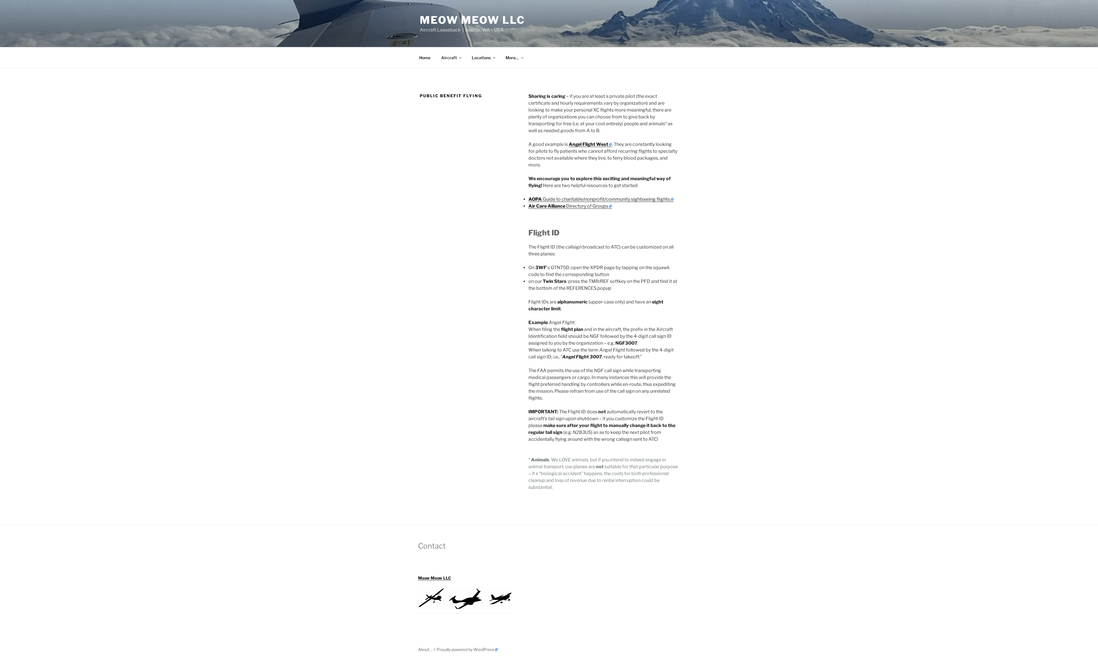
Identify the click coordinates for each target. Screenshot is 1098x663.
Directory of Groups (568, 206)
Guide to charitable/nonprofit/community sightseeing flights (599, 199)
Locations (481, 57)
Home (424, 57)
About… (425, 649)
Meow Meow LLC (472, 20)
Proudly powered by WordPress (465, 649)
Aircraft (449, 57)
